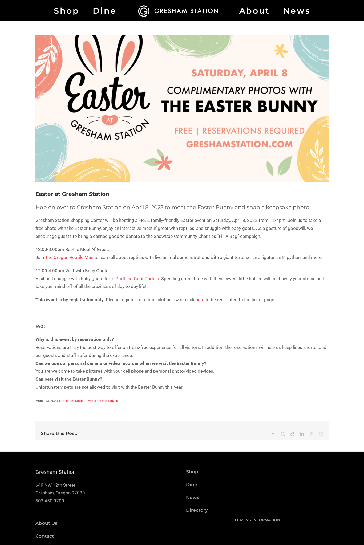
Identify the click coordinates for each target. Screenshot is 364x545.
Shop (192, 471)
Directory (197, 510)
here (200, 299)
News (192, 497)
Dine (191, 484)
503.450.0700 (49, 500)
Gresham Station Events (78, 401)
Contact (44, 536)
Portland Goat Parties (137, 278)
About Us (46, 523)
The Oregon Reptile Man (69, 257)
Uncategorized (107, 401)
